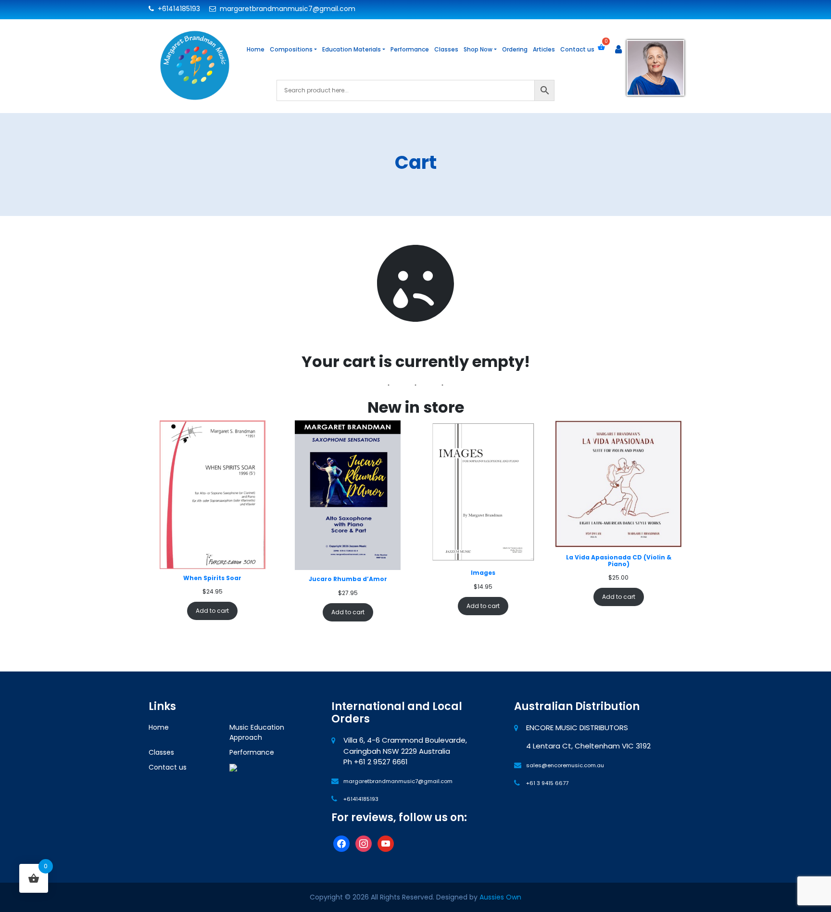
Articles (544, 49)
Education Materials (351, 49)
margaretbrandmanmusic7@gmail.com (286, 8)
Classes (446, 49)
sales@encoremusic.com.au (565, 765)
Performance (409, 49)
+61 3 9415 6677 (547, 783)
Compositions (291, 49)
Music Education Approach (256, 732)
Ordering (515, 49)
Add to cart (212, 611)
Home (255, 49)
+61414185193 (178, 8)
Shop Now (478, 49)
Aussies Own (500, 897)
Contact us (577, 49)
